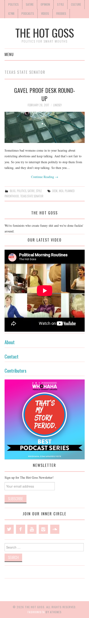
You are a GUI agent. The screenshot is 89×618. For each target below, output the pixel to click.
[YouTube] (32, 529)
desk (55, 191)
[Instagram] (43, 529)
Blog (13, 191)
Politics (13, 4)
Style (60, 4)
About (10, 342)
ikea (61, 191)
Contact (11, 356)
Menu (9, 54)
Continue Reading (44, 177)
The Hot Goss (44, 33)
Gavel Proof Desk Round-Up (44, 94)
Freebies (61, 13)
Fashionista (36, 612)
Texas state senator (31, 196)
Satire (30, 4)
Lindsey (57, 105)
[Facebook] (20, 529)
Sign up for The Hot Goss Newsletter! (29, 477)
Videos (45, 13)
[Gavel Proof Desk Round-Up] (45, 127)
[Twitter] (9, 529)
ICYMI (11, 13)
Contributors (15, 370)
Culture (76, 4)
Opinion (45, 4)
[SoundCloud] (54, 529)
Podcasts (27, 13)
